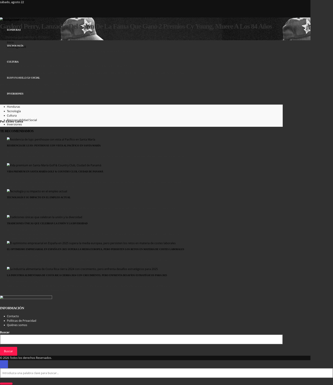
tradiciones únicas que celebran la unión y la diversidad (47, 223)
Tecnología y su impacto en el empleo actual (39, 197)
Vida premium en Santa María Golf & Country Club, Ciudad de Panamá (55, 171)
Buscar (5, 332)
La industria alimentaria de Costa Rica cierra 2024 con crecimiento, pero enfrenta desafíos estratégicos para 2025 (87, 275)
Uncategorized (9, 20)
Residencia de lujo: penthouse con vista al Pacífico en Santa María (54, 145)
